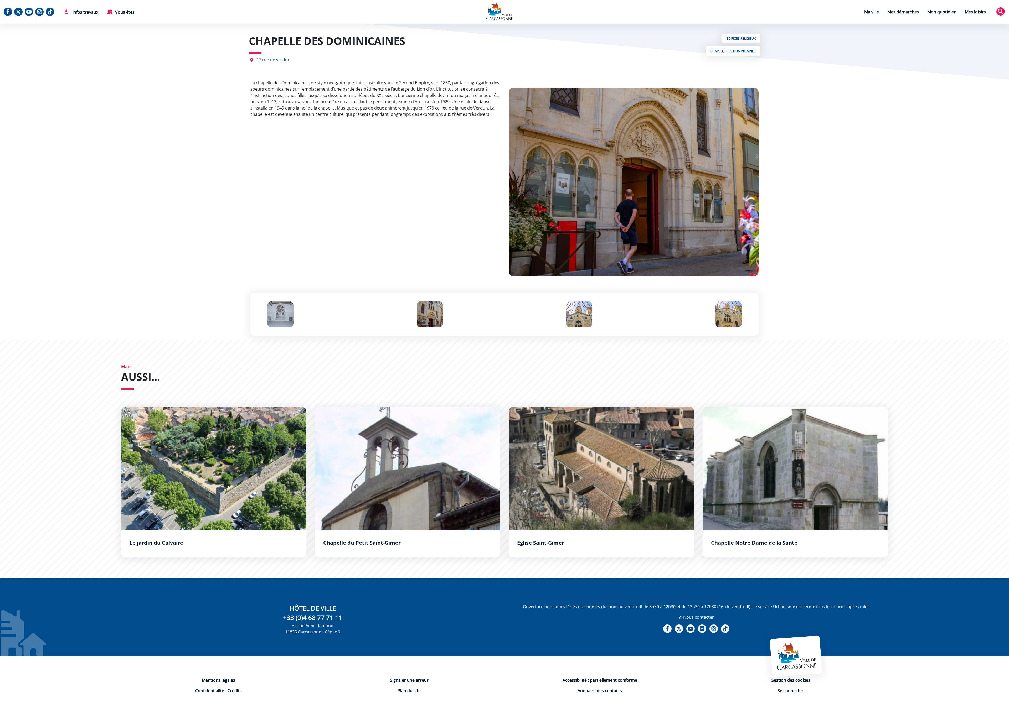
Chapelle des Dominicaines (733, 51)
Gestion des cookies (790, 680)
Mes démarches (903, 12)
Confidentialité (209, 691)
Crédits (235, 691)
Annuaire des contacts (600, 691)
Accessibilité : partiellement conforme (600, 680)
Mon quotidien (941, 12)
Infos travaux (84, 12)
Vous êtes (125, 12)
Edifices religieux (741, 38)
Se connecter (791, 691)
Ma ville (871, 12)
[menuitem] (871, 12)
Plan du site (409, 691)
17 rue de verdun (273, 59)
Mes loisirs (975, 12)
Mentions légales (218, 680)
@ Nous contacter (696, 617)
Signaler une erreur (409, 680)
